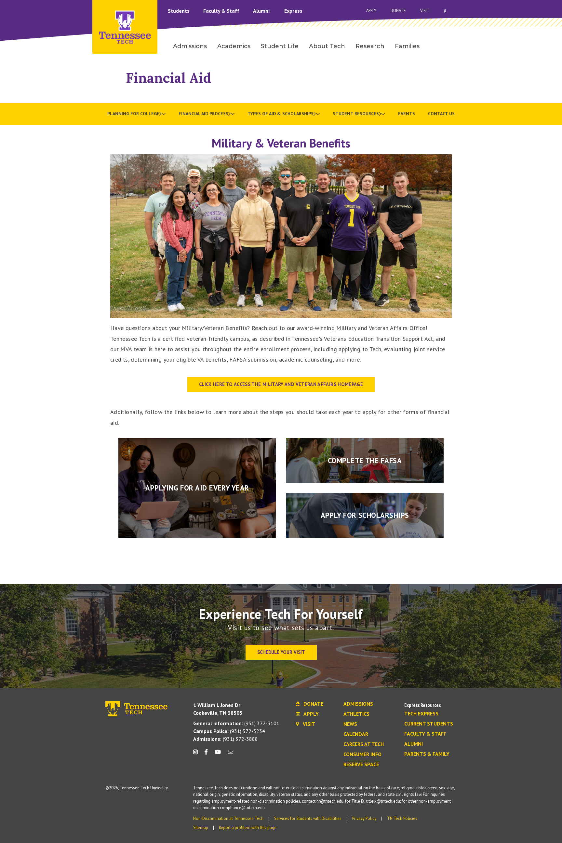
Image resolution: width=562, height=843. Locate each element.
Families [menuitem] (407, 46)
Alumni (262, 10)
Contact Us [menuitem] (441, 114)
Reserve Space (361, 764)
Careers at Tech (363, 744)
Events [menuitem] (406, 114)
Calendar (355, 734)
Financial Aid (168, 77)
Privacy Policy (364, 818)
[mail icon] (230, 754)
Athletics (356, 714)
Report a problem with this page (247, 827)
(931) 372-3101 (236, 723)
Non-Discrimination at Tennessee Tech (228, 818)
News (350, 724)
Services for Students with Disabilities (307, 818)
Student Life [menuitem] (280, 46)
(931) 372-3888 (225, 739)
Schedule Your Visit (281, 652)
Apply (371, 10)
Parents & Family (426, 754)
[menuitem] (136, 114)
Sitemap (200, 827)
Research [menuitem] (369, 46)
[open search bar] (445, 10)
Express (293, 10)
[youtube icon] (217, 754)
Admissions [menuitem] (190, 46)
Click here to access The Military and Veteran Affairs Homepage (281, 384)
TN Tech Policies (402, 818)
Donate (398, 10)
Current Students (428, 724)
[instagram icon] (197, 754)
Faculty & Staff (222, 10)
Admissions (358, 704)
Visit (425, 10)
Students (179, 10)
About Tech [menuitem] (327, 46)
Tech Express (421, 714)
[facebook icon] (206, 754)
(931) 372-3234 (229, 731)
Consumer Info (362, 754)
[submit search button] (559, 10)
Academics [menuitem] (233, 46)
